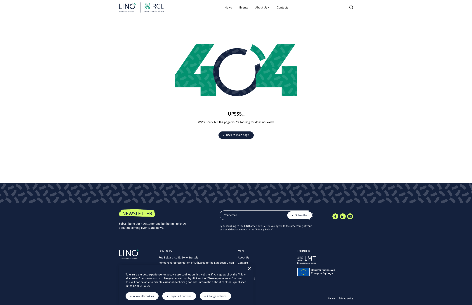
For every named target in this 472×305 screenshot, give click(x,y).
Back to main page (237, 134)
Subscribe (301, 215)
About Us (243, 257)
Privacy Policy (264, 229)
